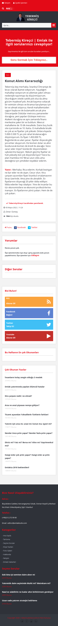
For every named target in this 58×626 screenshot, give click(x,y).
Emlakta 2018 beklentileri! (17, 467)
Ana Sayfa (7, 535)
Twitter (34, 227)
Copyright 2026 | (14, 618)
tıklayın (35, 255)
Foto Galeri (7, 550)
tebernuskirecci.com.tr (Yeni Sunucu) (36, 618)
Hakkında (7, 554)
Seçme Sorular (9, 543)
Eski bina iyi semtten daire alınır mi (18, 574)
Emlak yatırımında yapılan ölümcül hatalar (25, 386)
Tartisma (6, 539)
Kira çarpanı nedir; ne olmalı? (18, 396)
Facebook (21, 227)
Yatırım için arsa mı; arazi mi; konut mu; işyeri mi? (28, 424)
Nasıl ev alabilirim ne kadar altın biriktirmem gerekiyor (27, 592)
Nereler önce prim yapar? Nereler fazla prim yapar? (28, 433)
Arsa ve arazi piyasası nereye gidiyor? (22, 405)
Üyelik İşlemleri (21, 3)
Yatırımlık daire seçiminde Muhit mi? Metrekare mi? (26, 583)
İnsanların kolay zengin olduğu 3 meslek (23, 377)
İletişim (7, 3)
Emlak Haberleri (9, 562)
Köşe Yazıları (8, 547)
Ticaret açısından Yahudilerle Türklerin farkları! (26, 414)
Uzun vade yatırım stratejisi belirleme (19, 600)
